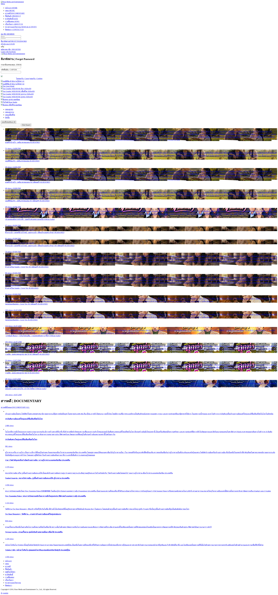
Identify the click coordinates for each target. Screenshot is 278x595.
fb (1, 593)
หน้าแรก (11, 8)
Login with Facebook (8, 52)
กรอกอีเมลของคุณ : (11, 65)
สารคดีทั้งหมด (15, 407)
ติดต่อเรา (14, 30)
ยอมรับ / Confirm (36, 78)
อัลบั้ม (7, 117)
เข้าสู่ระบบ (8, 44)
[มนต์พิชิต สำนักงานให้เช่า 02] (12, 84)
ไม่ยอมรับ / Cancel (23, 78)
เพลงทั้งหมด (8, 122)
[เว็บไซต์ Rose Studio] (9, 102)
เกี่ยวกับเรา (14, 24)
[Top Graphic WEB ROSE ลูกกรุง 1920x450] (17, 94)
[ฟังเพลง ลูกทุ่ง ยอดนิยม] (10, 99)
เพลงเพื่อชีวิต (10, 115)
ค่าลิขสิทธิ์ (11, 19)
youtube (5, 593)
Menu (3, 4)
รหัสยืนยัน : (9, 70)
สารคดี (15, 13)
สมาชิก (7, 34)
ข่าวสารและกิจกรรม (21, 27)
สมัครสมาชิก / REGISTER (11, 49)
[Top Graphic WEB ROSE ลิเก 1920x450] (16, 89)
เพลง (10, 11)
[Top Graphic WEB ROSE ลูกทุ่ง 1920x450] (17, 97)
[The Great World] (7, 86)
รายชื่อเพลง (12, 21)
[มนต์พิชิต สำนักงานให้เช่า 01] (12, 81)
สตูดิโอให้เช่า (10, 572)
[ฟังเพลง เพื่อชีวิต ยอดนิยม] (11, 105)
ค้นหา (26, 125)
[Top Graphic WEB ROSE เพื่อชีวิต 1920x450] (18, 91)
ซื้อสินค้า (13, 16)
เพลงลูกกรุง (9, 112)
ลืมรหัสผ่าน (14, 41)
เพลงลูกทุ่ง (9, 109)
